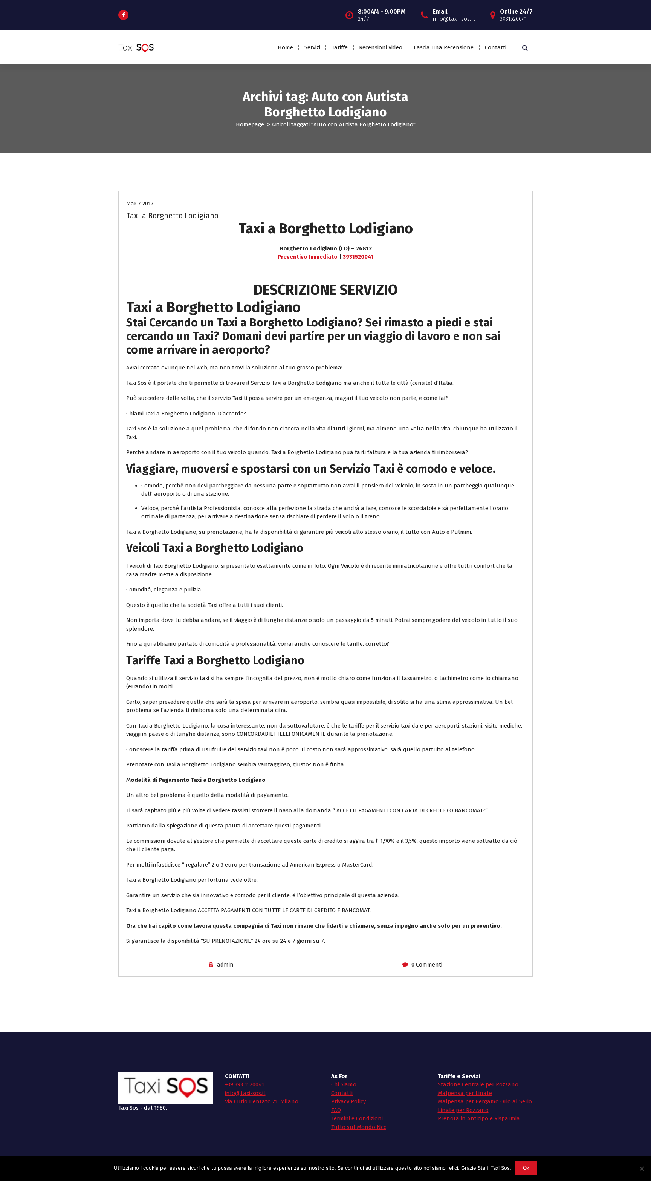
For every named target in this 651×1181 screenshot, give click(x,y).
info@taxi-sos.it (245, 1093)
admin (225, 964)
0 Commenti (426, 964)
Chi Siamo (343, 1084)
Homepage (250, 124)
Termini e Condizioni (357, 1118)
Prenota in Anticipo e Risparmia (479, 1118)
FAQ (336, 1110)
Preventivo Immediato (308, 256)
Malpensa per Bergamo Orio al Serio (485, 1101)
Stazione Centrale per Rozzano (478, 1084)
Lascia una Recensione (444, 47)
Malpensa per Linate (465, 1093)
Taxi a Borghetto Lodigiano (172, 215)
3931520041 (358, 256)
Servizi (312, 47)
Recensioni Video (380, 47)
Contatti (495, 47)
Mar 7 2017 (140, 203)
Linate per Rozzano (463, 1110)
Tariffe (340, 47)
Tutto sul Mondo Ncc (358, 1127)
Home (285, 47)
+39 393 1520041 (244, 1084)
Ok (526, 1168)
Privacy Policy (348, 1101)
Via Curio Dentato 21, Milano (261, 1101)
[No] (641, 1168)
